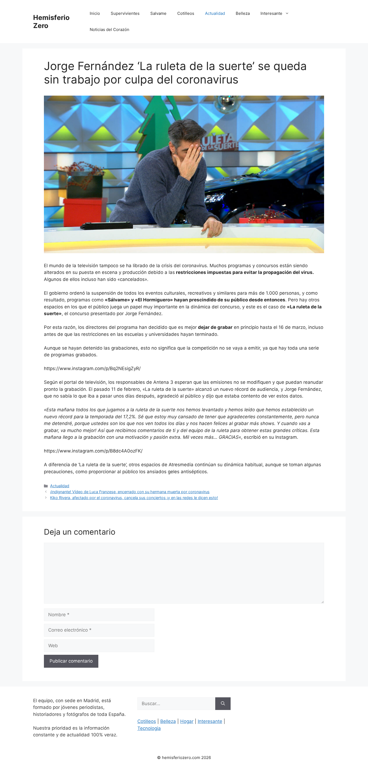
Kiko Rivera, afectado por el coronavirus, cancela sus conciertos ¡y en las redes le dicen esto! (134, 497)
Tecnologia (149, 728)
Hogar (186, 721)
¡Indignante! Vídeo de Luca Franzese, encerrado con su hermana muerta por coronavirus (130, 491)
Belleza (243, 13)
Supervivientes (125, 13)
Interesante (271, 13)
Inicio (95, 13)
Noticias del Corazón (109, 29)
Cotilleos (185, 13)
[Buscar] (223, 703)
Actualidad (215, 13)
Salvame (158, 13)
